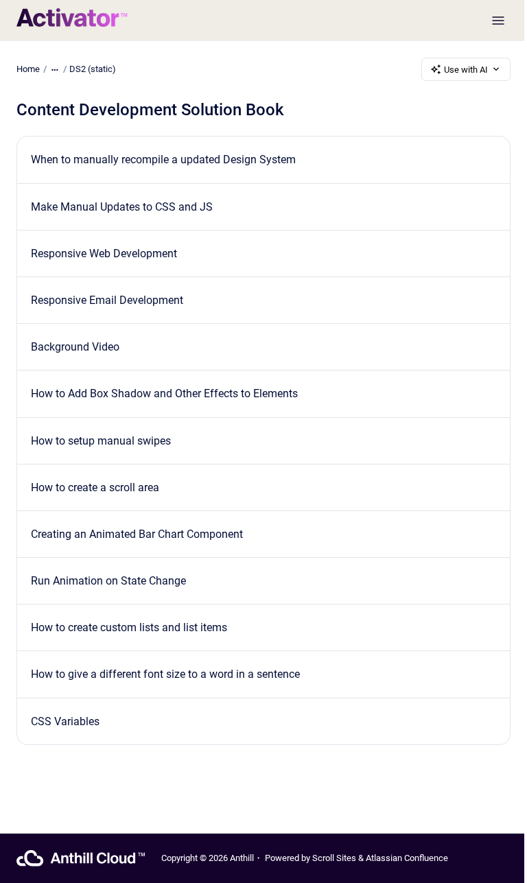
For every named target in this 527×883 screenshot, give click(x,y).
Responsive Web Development (104, 253)
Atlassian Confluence (407, 858)
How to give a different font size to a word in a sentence (165, 674)
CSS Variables (65, 721)
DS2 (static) (92, 69)
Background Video (75, 346)
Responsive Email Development (107, 300)
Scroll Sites (334, 858)
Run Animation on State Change (108, 580)
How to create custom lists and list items (129, 627)
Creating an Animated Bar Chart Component (137, 534)
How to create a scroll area (95, 487)
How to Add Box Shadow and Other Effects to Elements (164, 393)
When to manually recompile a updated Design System (163, 159)
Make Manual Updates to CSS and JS (122, 206)
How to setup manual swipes (101, 440)
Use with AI (466, 69)
